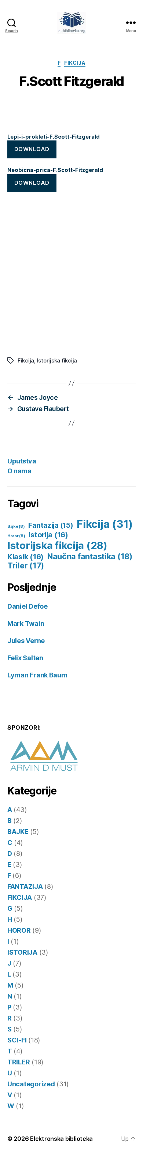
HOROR (19, 930)
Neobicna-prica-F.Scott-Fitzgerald (55, 170)
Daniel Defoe (27, 606)
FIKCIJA (74, 63)
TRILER (18, 1062)
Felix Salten (25, 658)
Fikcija (26, 360)
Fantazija (50, 525)
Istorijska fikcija (57, 360)
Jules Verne (26, 640)
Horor (16, 536)
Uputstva (21, 461)
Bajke (16, 526)
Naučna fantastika (89, 556)
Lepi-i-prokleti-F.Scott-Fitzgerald (53, 137)
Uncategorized (31, 1084)
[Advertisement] (71, 274)
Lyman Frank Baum (37, 675)
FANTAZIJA (25, 886)
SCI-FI (16, 1040)
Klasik (25, 556)
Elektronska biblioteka (61, 1138)
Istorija (48, 534)
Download (32, 149)
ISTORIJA (22, 952)
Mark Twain (25, 623)
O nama (19, 471)
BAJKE (18, 831)
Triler (25, 565)
